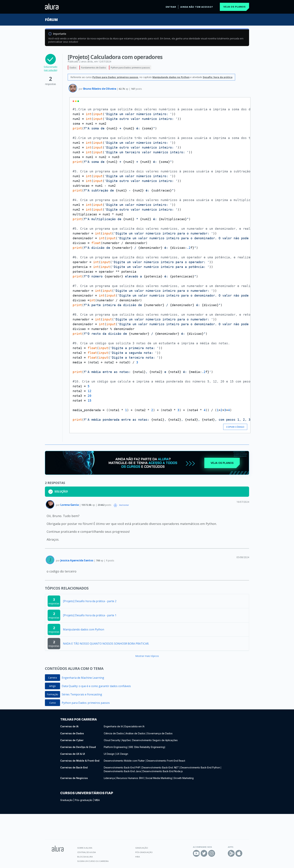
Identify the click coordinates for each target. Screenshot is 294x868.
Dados (73, 67)
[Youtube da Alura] (196, 853)
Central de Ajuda (86, 852)
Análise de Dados (135, 733)
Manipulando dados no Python (171, 77)
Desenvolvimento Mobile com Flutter (124, 760)
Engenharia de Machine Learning (83, 678)
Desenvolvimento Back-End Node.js (163, 771)
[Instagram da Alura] (211, 853)
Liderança (109, 778)
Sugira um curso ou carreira (93, 861)
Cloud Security (112, 740)
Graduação (66, 800)
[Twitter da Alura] (204, 853)
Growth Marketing (184, 778)
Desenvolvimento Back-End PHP (122, 767)
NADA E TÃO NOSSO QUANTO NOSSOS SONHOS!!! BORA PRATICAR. (106, 643)
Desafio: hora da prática (217, 77)
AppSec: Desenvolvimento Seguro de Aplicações (150, 740)
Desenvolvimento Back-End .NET (160, 767)
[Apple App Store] (238, 853)
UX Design (122, 753)
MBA (97, 800)
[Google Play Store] (231, 853)
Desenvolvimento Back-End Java (122, 771)
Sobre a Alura (84, 848)
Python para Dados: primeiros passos (130, 67)
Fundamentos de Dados (93, 67)
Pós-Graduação (144, 852)
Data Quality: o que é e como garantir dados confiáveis (96, 686)
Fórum (51, 19)
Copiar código (235, 426)
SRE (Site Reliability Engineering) (147, 747)
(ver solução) (50, 70)
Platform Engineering (115, 747)
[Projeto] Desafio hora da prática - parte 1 (89, 615)
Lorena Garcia (69, 505)
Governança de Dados (160, 733)
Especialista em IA (134, 726)
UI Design (109, 753)
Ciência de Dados (114, 733)
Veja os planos (234, 6)
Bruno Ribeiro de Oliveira (100, 89)
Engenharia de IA (113, 726)
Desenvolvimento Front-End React (166, 760)
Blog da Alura (85, 856)
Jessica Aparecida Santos (77, 560)
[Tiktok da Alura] (219, 853)
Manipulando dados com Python (83, 629)
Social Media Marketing (159, 778)
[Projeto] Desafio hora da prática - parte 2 (89, 601)
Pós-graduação (83, 800)
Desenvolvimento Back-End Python (200, 767)
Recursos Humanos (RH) (130, 778)
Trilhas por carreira (78, 719)
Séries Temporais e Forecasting (82, 694)
